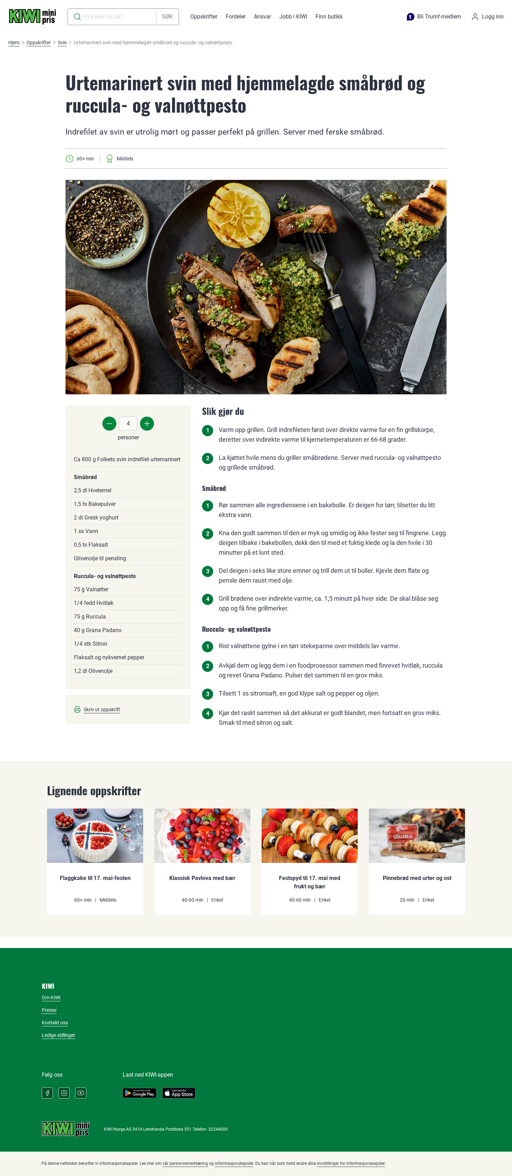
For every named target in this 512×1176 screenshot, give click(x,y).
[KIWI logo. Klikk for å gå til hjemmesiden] (32, 16)
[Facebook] (47, 1093)
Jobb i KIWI (293, 16)
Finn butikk (329, 16)
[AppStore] (179, 1093)
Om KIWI (51, 997)
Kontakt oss (55, 1022)
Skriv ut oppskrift (102, 709)
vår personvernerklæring (185, 1163)
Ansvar (262, 16)
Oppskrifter (203, 16)
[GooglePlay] (139, 1093)
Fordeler (236, 16)
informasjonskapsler (234, 1163)
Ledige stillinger (58, 1035)
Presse (49, 1010)
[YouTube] (80, 1093)
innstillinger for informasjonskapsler (351, 1163)
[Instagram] (64, 1093)
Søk (167, 16)
